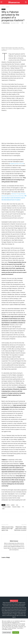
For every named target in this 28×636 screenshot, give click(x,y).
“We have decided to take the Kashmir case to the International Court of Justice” (14, 197)
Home (3, 6)
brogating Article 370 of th (16, 163)
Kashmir (8, 6)
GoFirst (7, 505)
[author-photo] (14, 538)
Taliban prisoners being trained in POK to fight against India (7, 528)
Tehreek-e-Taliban (16, 506)
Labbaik (12, 505)
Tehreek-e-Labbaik (6, 506)
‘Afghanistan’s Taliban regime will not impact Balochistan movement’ (20, 528)
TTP (23, 506)
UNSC (3, 508)
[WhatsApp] (13, 26)
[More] (21, 26)
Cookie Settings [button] (7, 632)
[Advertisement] (14, 127)
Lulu (17, 505)
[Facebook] (3, 26)
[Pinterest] (10, 26)
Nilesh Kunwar (6, 23)
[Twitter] (6, 26)
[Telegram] (17, 26)
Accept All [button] (15, 632)
